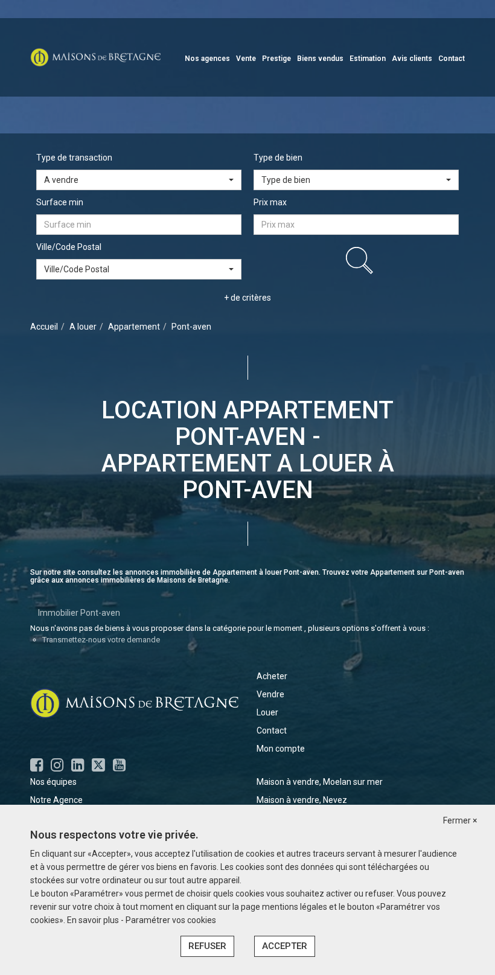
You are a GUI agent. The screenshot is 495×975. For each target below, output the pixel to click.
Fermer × (460, 820)
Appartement (134, 326)
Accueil (44, 326)
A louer (83, 326)
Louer (267, 712)
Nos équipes (53, 782)
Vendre (270, 694)
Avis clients (412, 58)
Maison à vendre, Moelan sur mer (320, 782)
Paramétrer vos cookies (171, 920)
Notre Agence (56, 800)
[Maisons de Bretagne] (95, 57)
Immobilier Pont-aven (79, 613)
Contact (451, 58)
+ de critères (247, 297)
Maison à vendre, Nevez (302, 800)
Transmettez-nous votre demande (101, 639)
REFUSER (207, 946)
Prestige (276, 58)
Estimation (368, 58)
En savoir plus (94, 920)
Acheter (272, 676)
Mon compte (281, 748)
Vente (246, 58)
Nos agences (207, 58)
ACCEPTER (284, 946)
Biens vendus (320, 58)
